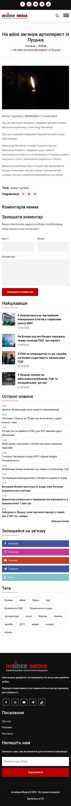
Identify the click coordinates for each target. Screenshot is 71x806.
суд (48, 600)
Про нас (6, 721)
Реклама (7, 727)
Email (40, 238)
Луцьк (35, 600)
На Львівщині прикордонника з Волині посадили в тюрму (34, 477)
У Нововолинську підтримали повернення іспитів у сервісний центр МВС (39, 319)
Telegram (13, 569)
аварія (35, 624)
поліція (49, 624)
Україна (42, 616)
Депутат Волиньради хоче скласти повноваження (30, 409)
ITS (42, 798)
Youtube (12, 560)
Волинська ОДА (14, 608)
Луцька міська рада (41, 608)
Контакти (7, 733)
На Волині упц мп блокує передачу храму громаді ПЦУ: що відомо (41, 338)
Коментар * (9, 256)
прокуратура (12, 616)
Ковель (58, 616)
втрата (8, 632)
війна (14, 188)
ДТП (22, 624)
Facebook (13, 543)
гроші (29, 616)
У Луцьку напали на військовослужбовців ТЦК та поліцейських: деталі (38, 378)
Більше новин (60, 521)
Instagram (13, 552)
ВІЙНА (42, 46)
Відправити (35, 772)
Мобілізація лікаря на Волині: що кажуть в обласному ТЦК (35, 469)
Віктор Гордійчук (12, 116)
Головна (30, 46)
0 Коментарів (49, 116)
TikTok (11, 577)
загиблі (24, 188)
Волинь (9, 600)
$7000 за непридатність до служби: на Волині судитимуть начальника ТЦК (42, 357)
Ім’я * (5, 238)
